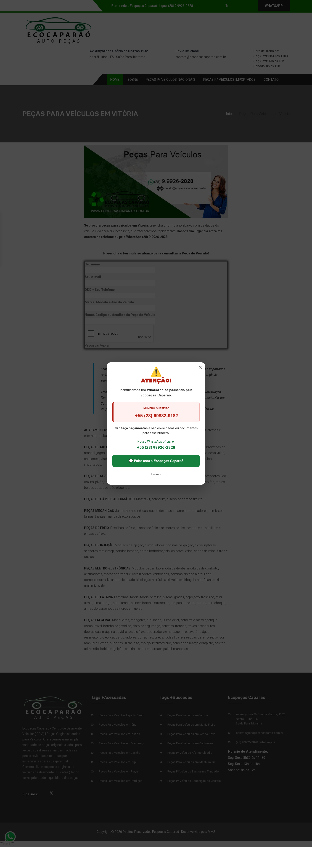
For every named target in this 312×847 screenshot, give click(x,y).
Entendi (156, 474)
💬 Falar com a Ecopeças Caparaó (156, 461)
